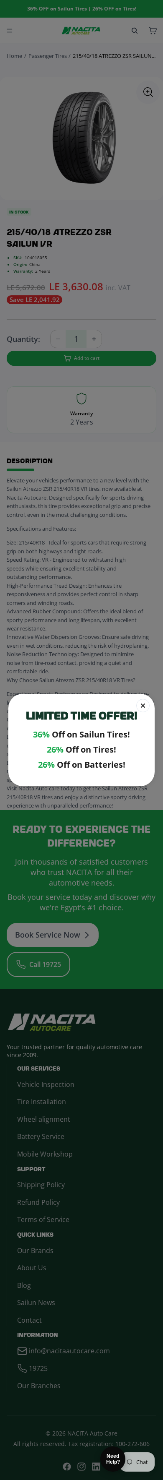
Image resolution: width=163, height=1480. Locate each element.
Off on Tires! (81, 749)
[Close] (143, 705)
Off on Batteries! (81, 764)
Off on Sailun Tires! (81, 734)
